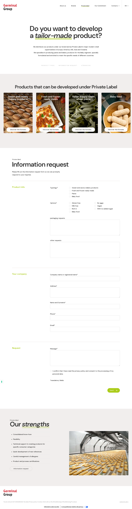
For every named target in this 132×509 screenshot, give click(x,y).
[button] (18, 113)
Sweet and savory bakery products (84, 188)
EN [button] (126, 6)
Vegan (99, 206)
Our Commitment (100, 6)
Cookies (40, 502)
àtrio (127, 502)
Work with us (46, 502)
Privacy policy (33, 502)
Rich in (74, 209)
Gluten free (75, 203)
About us (63, 6)
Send (112, 390)
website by (124, 502)
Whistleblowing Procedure (69, 502)
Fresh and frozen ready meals (82, 191)
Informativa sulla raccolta (51, 507)
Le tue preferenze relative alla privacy (72, 507)
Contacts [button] (114, 6)
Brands (73, 6)
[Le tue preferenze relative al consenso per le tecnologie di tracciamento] (1, 381)
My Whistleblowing (56, 502)
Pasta (73, 194)
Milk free (74, 206)
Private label (85, 6)
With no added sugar (105, 209)
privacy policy (80, 371)
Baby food (75, 196)
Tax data (26, 502)
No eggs (100, 203)
